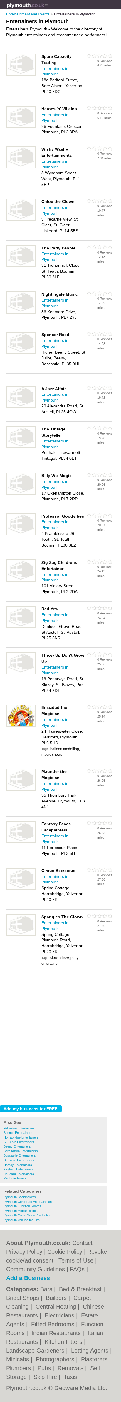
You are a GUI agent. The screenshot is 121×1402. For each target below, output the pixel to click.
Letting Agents (90, 1350)
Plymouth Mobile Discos (21, 1210)
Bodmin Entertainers (18, 1132)
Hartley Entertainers (18, 1165)
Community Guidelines (35, 1269)
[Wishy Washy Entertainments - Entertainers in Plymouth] (21, 167)
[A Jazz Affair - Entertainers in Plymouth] (21, 407)
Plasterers (95, 1359)
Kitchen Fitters (64, 1342)
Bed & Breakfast (81, 1289)
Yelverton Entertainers (19, 1128)
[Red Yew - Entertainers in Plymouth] (21, 627)
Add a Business (28, 1278)
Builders (57, 1298)
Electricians (60, 1315)
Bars (47, 1289)
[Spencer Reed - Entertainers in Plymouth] (21, 353)
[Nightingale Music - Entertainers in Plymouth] (21, 312)
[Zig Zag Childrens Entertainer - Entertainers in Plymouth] (21, 580)
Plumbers (19, 1368)
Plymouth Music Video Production (27, 1215)
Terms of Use (75, 1260)
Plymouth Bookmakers (20, 1197)
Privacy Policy (24, 1251)
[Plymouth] (47, 9)
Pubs (45, 1368)
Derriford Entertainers (19, 1160)
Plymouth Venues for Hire (22, 1220)
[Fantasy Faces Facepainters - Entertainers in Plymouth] (21, 842)
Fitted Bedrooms (53, 1324)
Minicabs (18, 1359)
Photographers (56, 1359)
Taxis (70, 1377)
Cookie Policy (64, 1251)
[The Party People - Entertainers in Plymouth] (21, 266)
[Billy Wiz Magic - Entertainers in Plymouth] (21, 494)
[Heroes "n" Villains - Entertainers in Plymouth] (21, 127)
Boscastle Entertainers (20, 1155)
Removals (71, 1368)
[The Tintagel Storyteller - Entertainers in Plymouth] (21, 447)
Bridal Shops (23, 1298)
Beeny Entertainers (17, 1146)
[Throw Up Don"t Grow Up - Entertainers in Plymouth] (21, 673)
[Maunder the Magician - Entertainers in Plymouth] (21, 790)
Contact (82, 1243)
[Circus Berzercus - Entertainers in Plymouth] (21, 889)
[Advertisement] (60, 1037)
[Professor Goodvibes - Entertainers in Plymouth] (21, 534)
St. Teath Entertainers (19, 1142)
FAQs (77, 1269)
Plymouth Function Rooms (22, 1206)
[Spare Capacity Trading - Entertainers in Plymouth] (21, 75)
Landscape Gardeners (36, 1350)
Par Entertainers (15, 1178)
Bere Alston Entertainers (21, 1151)
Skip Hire (46, 1377)
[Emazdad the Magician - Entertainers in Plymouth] (21, 726)
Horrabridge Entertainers (21, 1137)
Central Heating (57, 1306)
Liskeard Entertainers (19, 1174)
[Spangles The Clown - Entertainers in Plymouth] (21, 935)
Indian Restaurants (57, 1333)
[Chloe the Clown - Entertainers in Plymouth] (21, 220)
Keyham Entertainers (18, 1169)
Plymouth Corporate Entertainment (28, 1201)
